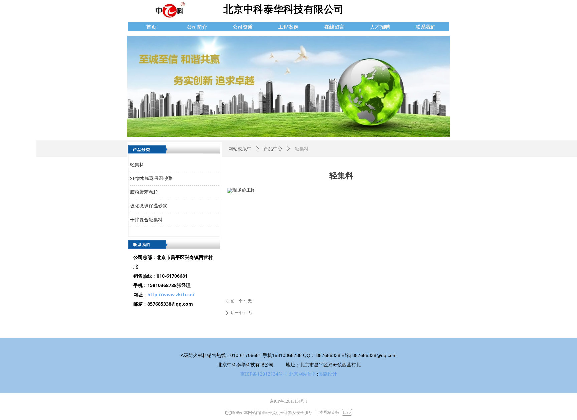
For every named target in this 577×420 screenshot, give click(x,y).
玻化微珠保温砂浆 (148, 205)
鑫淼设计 (327, 374)
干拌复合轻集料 (146, 219)
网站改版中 (240, 148)
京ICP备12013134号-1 (263, 374)
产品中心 (273, 148)
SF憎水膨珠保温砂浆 (151, 178)
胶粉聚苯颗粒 (144, 192)
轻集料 (137, 164)
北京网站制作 (303, 374)
